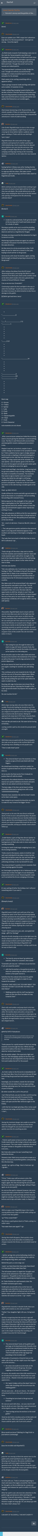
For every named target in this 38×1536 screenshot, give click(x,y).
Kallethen (8, 163)
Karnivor (7, 124)
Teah (6, 183)
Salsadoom (8, 23)
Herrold (7, 216)
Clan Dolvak (8, 34)
